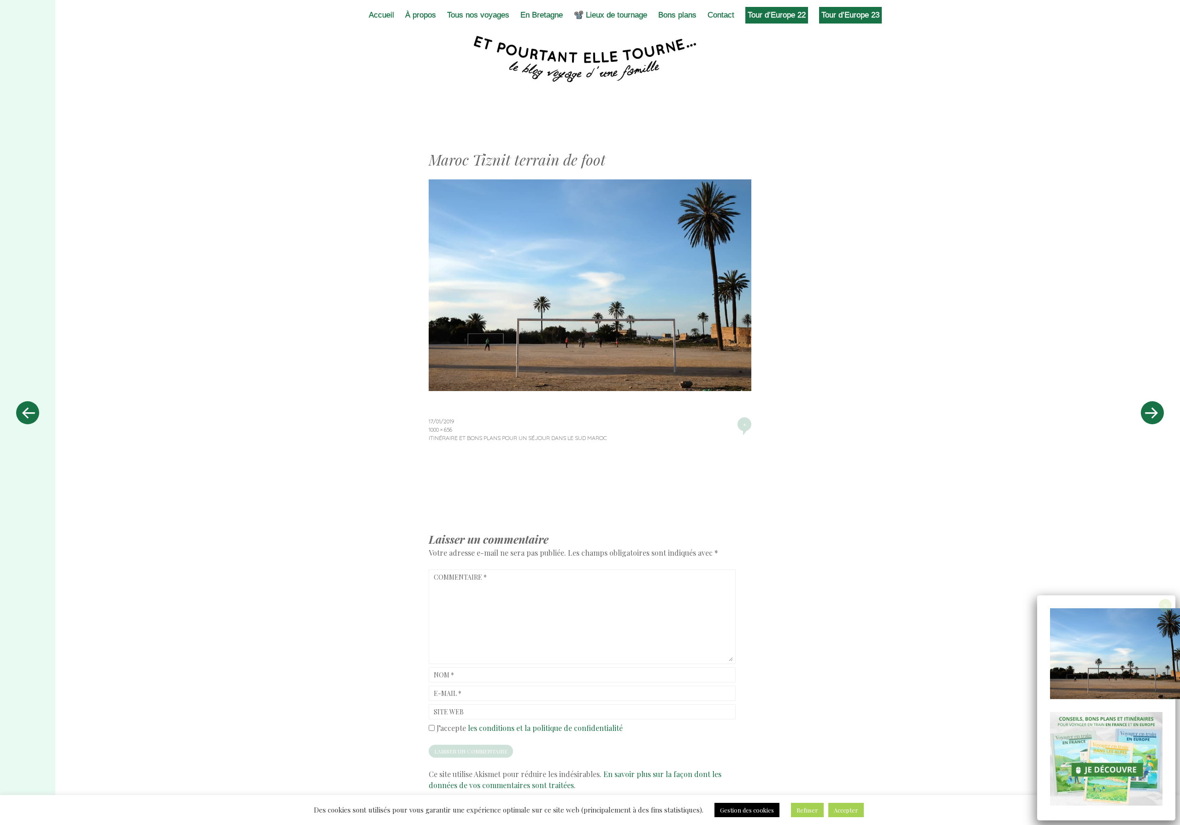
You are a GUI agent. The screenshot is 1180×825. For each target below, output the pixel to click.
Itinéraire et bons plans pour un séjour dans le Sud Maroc (518, 437)
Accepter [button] (846, 810)
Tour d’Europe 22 (777, 15)
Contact (721, 15)
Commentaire (460, 577)
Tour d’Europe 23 (850, 15)
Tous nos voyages (478, 15)
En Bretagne (541, 15)
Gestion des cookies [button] (747, 810)
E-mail (447, 693)
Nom (444, 675)
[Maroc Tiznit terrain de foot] (590, 387)
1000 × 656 (440, 429)
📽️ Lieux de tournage (610, 15)
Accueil (381, 15)
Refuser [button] (807, 810)
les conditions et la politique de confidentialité (545, 728)
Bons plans (677, 15)
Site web (449, 711)
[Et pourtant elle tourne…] (590, 59)
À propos (420, 15)
